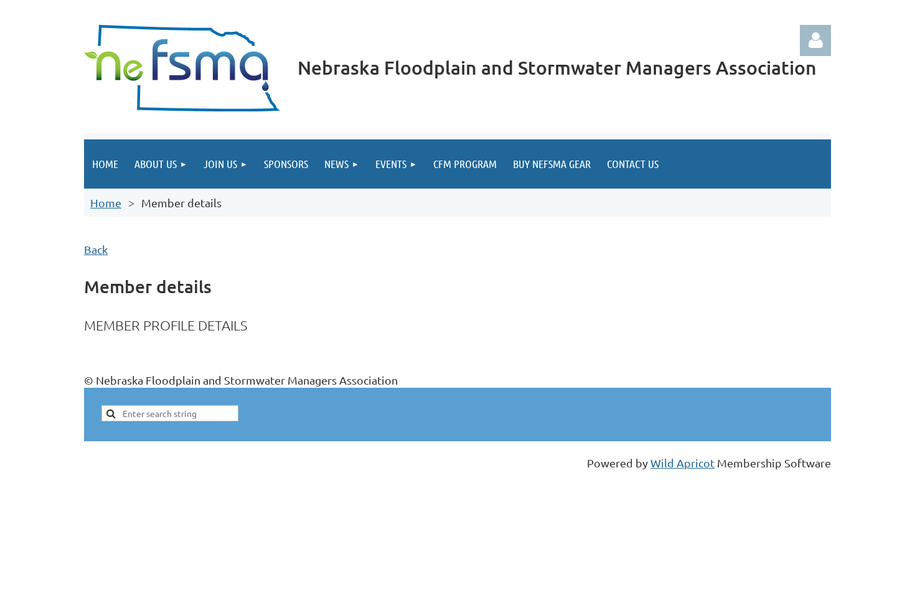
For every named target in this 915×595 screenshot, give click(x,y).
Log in (815, 40)
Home (105, 202)
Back (96, 249)
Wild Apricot (682, 462)
